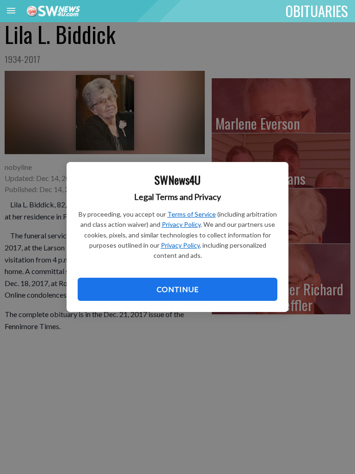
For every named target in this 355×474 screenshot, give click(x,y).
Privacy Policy (181, 224)
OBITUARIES (317, 10)
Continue (177, 289)
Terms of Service (191, 214)
